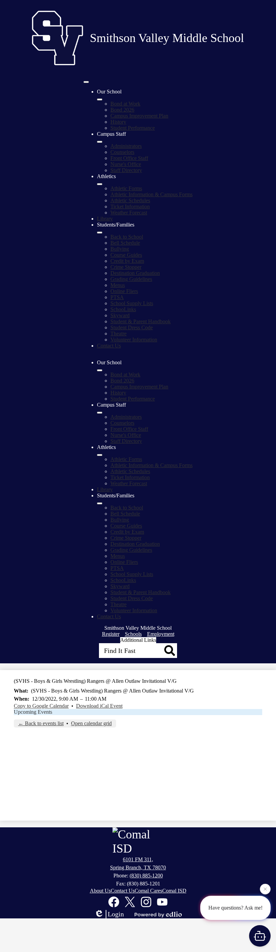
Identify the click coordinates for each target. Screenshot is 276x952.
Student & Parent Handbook (140, 321)
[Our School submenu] (99, 99)
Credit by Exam (127, 261)
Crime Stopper (125, 267)
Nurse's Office (125, 164)
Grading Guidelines (131, 279)
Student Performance (132, 128)
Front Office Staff (129, 158)
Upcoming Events (33, 712)
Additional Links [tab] (138, 640)
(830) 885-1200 (146, 875)
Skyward (120, 315)
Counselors (122, 152)
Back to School (126, 237)
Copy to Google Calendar (41, 706)
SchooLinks (123, 309)
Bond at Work (125, 104)
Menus (117, 285)
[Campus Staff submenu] (99, 142)
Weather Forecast (128, 212)
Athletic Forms (126, 188)
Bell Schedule (125, 243)
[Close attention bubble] (265, 888)
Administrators (126, 146)
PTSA (117, 297)
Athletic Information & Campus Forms (151, 194)
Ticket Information (130, 206)
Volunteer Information (133, 339)
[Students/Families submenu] (99, 233)
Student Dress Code (131, 327)
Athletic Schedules (130, 200)
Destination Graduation (135, 273)
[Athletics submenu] (99, 184)
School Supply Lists (131, 303)
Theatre (118, 333)
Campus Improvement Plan (139, 116)
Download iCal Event (99, 706)
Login (116, 914)
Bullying (119, 249)
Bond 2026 (122, 110)
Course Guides (126, 255)
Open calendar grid (91, 723)
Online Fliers (124, 291)
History (118, 122)
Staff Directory (126, 170)
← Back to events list (41, 723)
